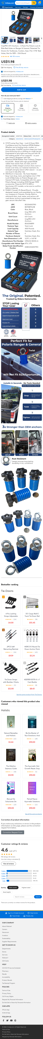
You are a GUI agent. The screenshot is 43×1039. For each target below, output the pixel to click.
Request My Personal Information (12, 999)
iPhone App (5, 1010)
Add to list (11, 123)
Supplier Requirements (9, 941)
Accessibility (6, 977)
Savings (25, 7)
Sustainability (6, 938)
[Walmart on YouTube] (11, 1020)
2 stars (4, 878)
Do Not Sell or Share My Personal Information (16, 1002)
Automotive (19, 139)
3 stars (4, 876)
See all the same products (33, 814)
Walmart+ (5, 958)
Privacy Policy (6, 993)
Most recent (13, 887)
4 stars (3, 873)
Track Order (16, 916)
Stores (4, 952)
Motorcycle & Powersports (32, 139)
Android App (6, 1013)
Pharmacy (5, 971)
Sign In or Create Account (16, 913)
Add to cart (21, 89)
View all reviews (8, 864)
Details (18, 119)
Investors (5, 935)
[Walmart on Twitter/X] (7, 1020)
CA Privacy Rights (7, 996)
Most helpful (7, 892)
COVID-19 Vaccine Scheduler (11, 968)
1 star (4, 881)
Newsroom (5, 932)
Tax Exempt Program (8, 983)
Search (38, 897)
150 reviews (16, 56)
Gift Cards (5, 961)
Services (18, 7)
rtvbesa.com (19, 71)
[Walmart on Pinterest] (15, 1020)
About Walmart (7, 926)
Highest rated (26, 887)
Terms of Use (6, 990)
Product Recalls (7, 980)
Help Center (34, 913)
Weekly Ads (29, 916)
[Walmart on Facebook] (3, 1020)
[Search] (34, 3)
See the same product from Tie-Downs (29, 694)
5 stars (4, 871)
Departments (8, 7)
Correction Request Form (12, 832)
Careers (4, 929)
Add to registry (32, 123)
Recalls (4, 974)
